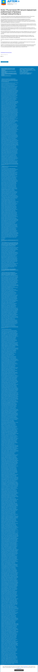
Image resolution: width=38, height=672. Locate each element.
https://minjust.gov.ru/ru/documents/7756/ (11, 163)
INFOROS (27, 73)
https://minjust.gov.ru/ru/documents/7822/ (11, 326)
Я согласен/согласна (19, 670)
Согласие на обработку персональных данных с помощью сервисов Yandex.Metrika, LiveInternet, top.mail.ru (9, 73)
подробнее (25, 666)
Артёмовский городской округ (6, 52)
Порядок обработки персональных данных (8, 68)
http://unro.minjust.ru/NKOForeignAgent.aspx (8, 240)
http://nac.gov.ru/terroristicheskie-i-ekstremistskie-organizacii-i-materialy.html (8, 269)
